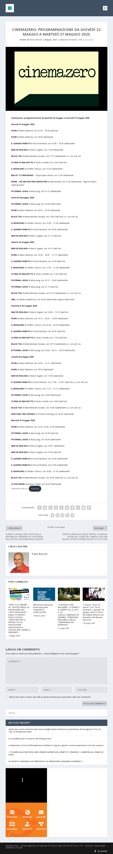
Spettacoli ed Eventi (68, 39)
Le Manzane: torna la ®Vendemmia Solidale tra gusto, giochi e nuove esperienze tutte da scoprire (55, 745)
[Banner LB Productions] (56, 785)
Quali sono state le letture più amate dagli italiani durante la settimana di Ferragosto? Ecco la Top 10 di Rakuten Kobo (54, 730)
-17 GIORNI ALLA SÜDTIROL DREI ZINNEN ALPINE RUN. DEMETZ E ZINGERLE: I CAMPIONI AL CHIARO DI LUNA (55, 753)
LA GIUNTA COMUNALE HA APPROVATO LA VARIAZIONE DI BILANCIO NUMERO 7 (45, 761)
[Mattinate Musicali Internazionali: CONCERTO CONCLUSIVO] (44, 594)
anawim (103, 851)
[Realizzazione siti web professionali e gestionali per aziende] (56, 820)
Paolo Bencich (36, 39)
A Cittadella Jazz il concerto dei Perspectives (29, 738)
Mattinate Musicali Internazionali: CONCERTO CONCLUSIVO (43, 608)
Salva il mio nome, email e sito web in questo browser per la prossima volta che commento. (50, 697)
